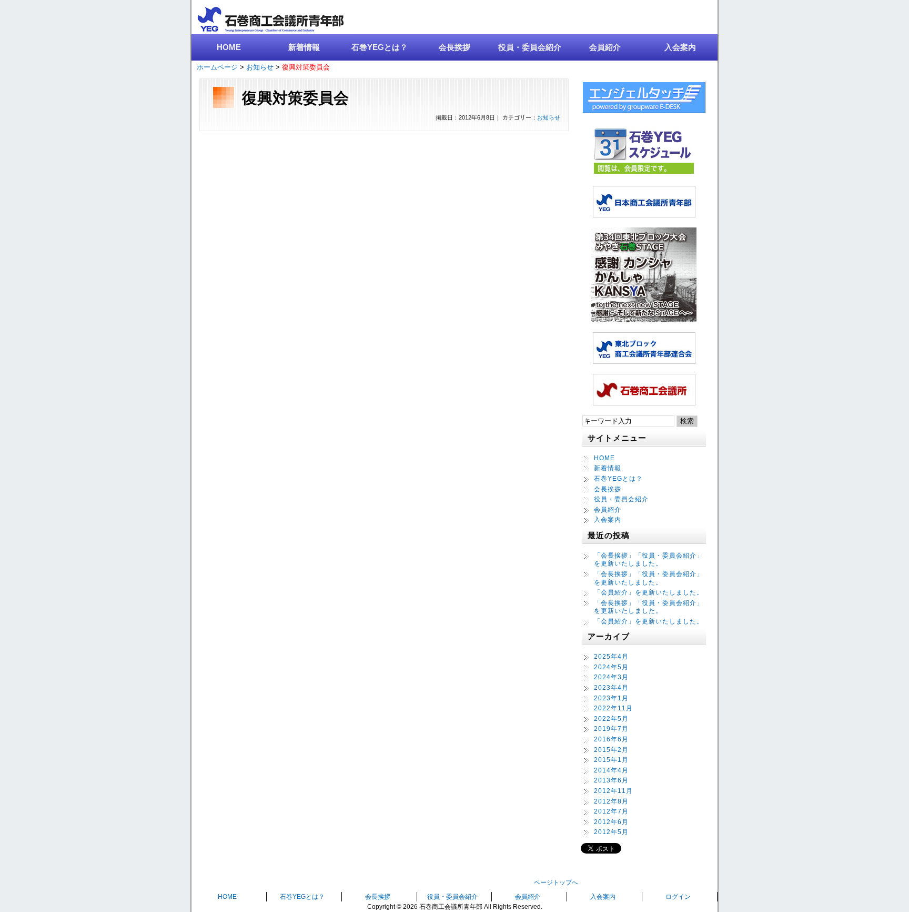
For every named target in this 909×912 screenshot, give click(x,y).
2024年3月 (611, 677)
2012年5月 (611, 832)
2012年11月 (613, 791)
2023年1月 (611, 698)
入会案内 (680, 47)
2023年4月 (611, 687)
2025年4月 (611, 656)
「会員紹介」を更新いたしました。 (648, 592)
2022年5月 (611, 718)
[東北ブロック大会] (643, 319)
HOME (229, 47)
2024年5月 (611, 667)
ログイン (678, 896)
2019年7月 (611, 728)
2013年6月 (611, 780)
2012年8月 (611, 801)
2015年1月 (611, 760)
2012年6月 (611, 822)
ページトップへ (556, 882)
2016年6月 (611, 739)
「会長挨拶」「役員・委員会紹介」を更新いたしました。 (648, 560)
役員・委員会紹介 (529, 47)
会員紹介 (605, 47)
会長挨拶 (454, 47)
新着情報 (304, 47)
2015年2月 (611, 750)
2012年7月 (611, 811)
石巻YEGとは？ (379, 47)
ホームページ (217, 67)
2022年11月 (613, 708)
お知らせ (260, 67)
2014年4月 (611, 770)
